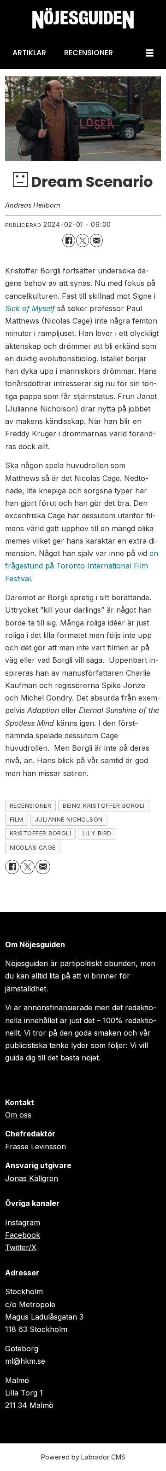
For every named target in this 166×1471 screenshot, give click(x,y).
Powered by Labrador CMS (83, 1457)
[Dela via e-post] (96, 240)
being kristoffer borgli (104, 805)
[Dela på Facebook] (68, 240)
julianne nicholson (69, 819)
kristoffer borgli (40, 833)
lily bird (97, 833)
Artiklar (29, 52)
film (17, 819)
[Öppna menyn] (149, 53)
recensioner (31, 805)
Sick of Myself (30, 308)
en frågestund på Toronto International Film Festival (81, 566)
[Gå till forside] (83, 18)
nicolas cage (33, 847)
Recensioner (88, 52)
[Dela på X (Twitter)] (82, 240)
